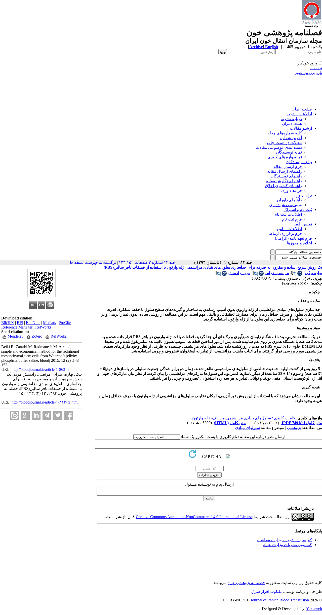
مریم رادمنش (239, 273)
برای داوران (302, 195)
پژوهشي (294, 427)
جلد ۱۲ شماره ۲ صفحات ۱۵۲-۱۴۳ (147, 262)
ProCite (65, 322)
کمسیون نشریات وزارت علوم (287, 544)
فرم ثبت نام (292, 219)
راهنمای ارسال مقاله (284, 171)
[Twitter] (57, 415)
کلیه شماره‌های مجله (284, 133)
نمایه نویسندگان (289, 152)
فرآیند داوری (291, 190)
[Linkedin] (36, 415)
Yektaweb (314, 608)
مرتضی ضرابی (277, 273)
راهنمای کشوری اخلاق (283, 186)
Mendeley (15, 336)
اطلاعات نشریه (299, 114)
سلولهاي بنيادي (247, 427)
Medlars (49, 322)
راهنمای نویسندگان (286, 176)
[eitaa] (14, 415)
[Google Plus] (25, 415)
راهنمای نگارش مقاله (284, 181)
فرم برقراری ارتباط (285, 233)
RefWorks (43, 327)
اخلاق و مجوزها (299, 243)
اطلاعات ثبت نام (288, 214)
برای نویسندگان (299, 162)
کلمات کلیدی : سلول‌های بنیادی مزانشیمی (260, 418)
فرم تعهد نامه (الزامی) (293, 238)
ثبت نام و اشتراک (298, 209)
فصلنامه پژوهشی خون (246, 583)
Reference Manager (16, 327)
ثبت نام (316, 68)
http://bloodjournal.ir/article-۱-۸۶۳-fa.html (45, 402)
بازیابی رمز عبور (308, 72)
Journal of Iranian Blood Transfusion (280, 600)
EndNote (33, 322)
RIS (20, 322)
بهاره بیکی (313, 273)
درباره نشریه (291, 119)
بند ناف (218, 418)
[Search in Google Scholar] (299, 274)
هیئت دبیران (292, 123)
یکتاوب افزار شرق (266, 591)
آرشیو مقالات (301, 128)
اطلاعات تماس (289, 229)
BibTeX (7, 322)
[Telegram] (47, 415)
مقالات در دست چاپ (284, 142)
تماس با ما (303, 224)
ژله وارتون (201, 418)
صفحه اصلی (302, 109)
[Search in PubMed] (293, 274)
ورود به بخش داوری (285, 205)
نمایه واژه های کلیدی (285, 157)
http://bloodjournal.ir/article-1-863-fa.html (44, 369)
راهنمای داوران (289, 200)
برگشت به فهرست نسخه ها (93, 262)
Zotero (37, 336)
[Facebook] (68, 415)
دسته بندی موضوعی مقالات (279, 147)
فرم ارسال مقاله (287, 166)
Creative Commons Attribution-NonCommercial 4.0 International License (194, 517)
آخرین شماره (291, 138)
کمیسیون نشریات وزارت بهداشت (284, 540)
